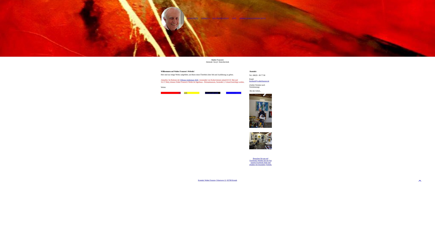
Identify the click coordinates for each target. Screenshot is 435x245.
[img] (217, 28)
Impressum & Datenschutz (252, 18)
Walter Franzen (220, 18)
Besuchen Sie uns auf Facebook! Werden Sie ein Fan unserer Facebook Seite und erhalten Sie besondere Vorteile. (260, 162)
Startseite (192, 18)
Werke (204, 18)
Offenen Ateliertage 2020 (189, 80)
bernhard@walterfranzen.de (259, 81)
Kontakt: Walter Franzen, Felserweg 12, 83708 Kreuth (217, 180)
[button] (420, 180)
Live (234, 18)
